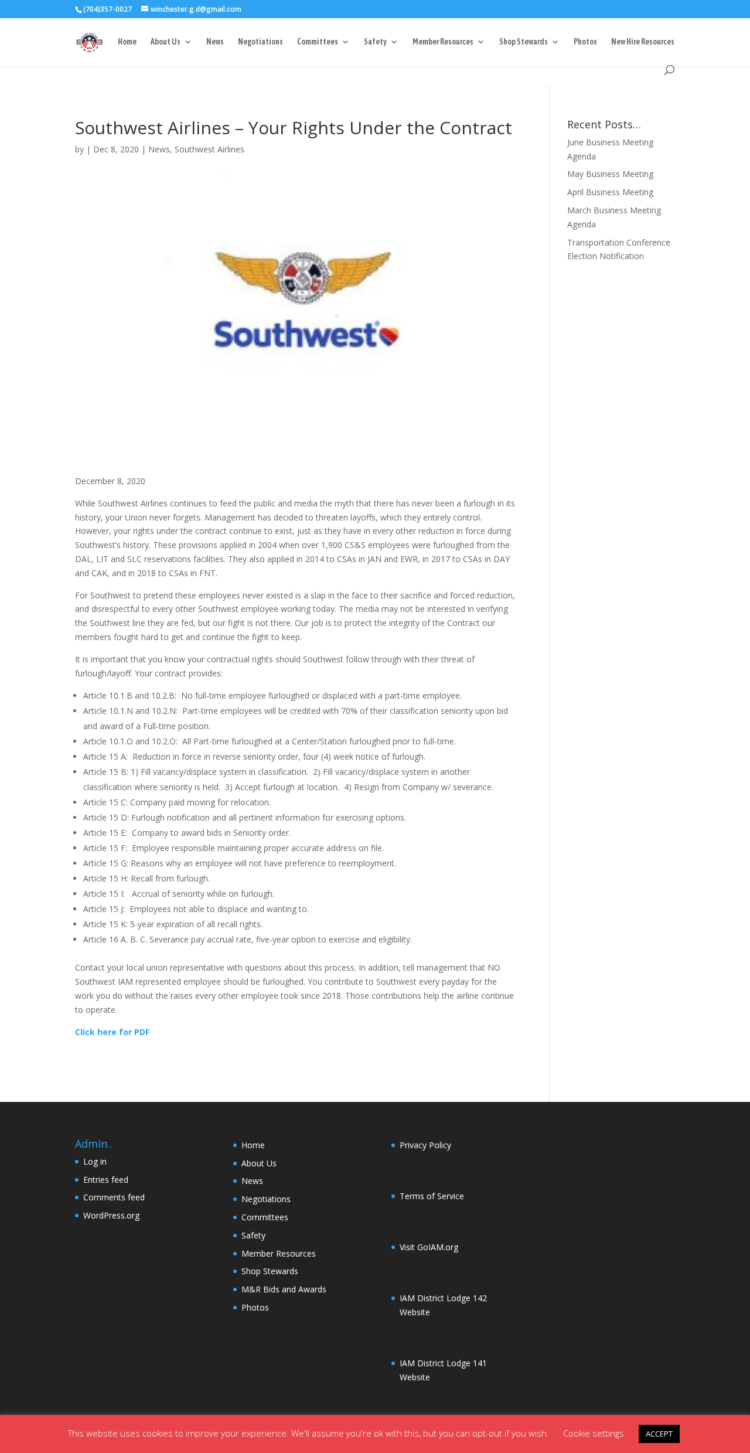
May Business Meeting (610, 173)
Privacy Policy (425, 1145)
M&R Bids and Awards (283, 1289)
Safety (375, 42)
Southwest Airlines (209, 149)
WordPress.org (111, 1215)
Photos (585, 42)
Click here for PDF (112, 1031)
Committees (317, 42)
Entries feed (105, 1179)
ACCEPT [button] (659, 1433)
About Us (165, 42)
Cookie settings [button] (593, 1433)
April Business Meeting (610, 192)
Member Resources (442, 42)
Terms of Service (432, 1196)
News (215, 42)
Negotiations (260, 42)
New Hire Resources (642, 42)
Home (127, 42)
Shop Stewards (523, 42)
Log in (95, 1161)
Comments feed (114, 1197)
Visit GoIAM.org (429, 1247)
